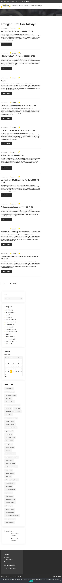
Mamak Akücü (9, 470)
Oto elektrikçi (8, 493)
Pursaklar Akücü (9, 496)
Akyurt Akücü (8, 398)
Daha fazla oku (6, 44)
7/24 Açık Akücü (9, 388)
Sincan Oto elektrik (10, 509)
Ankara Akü (8, 317)
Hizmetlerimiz (34, 5)
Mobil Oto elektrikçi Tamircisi (12, 479)
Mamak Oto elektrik (10, 473)
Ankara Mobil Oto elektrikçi (11, 418)
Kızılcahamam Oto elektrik (11, 466)
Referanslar (27, 5)
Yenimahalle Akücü (10, 512)
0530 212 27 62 (21, 1)
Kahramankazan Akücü (10, 453)
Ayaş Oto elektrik (9, 431)
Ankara (18, 411)
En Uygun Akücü (9, 324)
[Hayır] (60, 580)
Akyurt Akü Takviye (10, 401)
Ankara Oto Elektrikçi (10, 322)
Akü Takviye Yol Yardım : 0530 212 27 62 (17, 31)
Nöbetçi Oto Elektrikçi (10, 341)
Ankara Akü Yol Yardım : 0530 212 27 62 (17, 207)
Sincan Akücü (8, 506)
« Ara (5, 376)
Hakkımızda (20, 5)
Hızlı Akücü (8, 450)
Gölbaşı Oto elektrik (10, 447)
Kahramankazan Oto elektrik (11, 457)
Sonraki (14, 283)
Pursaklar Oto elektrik (10, 499)
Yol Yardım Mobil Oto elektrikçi (12, 515)
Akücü (3, 81)
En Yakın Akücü (9, 327)
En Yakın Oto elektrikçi (10, 437)
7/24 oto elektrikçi (10, 392)
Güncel (7, 334)
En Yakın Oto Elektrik (10, 329)
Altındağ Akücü (17, 408)
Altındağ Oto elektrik (10, 411)
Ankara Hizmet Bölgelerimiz (12, 155)
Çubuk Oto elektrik (10, 522)
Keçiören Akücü (9, 460)
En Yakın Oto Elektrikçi (10, 331)
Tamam (31, 581)
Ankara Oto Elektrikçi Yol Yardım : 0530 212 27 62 (20, 232)
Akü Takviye (8, 310)
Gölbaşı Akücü (9, 444)
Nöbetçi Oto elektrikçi (10, 489)
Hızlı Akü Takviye (9, 336)
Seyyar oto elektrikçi (10, 502)
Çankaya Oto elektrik (10, 519)
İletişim (40, 5)
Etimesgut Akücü (9, 440)
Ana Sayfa (14, 5)
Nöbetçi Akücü (9, 486)
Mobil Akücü (8, 476)
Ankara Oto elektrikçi (10, 424)
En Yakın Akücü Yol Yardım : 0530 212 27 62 (18, 106)
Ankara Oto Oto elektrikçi (11, 427)
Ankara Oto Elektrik (10, 319)
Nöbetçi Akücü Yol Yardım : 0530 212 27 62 (18, 56)
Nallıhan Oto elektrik (10, 483)
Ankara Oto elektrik (10, 421)
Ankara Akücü (8, 414)
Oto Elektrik (8, 343)
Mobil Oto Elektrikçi (10, 339)
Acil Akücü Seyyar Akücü (11, 395)
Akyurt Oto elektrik (10, 405)
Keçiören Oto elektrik (10, 463)
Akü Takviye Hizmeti (10, 312)
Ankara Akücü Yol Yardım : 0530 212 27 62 (18, 130)
